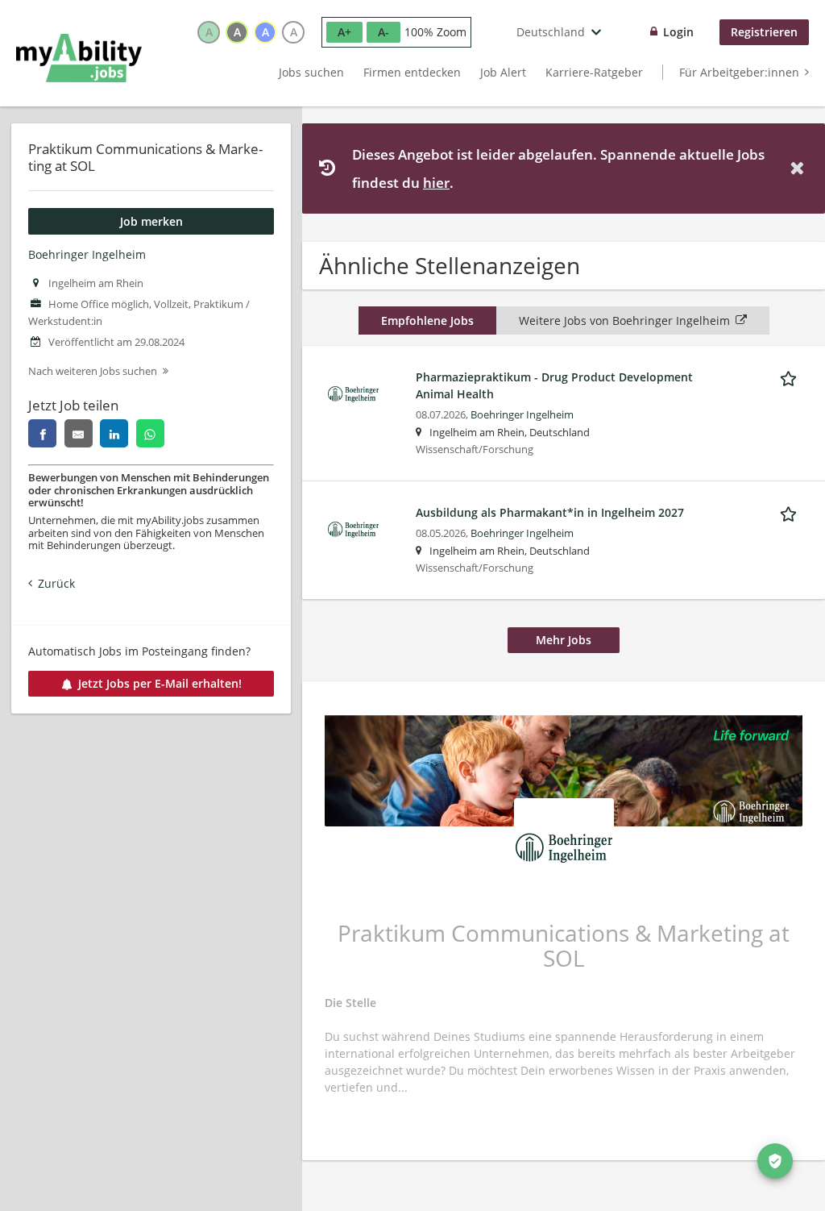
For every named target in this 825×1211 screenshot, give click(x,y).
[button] (800, 168)
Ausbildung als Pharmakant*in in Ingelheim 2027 (550, 512)
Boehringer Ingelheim (87, 254)
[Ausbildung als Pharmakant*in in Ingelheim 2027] (353, 528)
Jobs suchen (311, 72)
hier (436, 182)
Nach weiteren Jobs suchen (92, 371)
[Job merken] (791, 376)
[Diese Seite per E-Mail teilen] (78, 433)
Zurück (56, 583)
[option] (208, 32)
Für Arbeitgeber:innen (739, 72)
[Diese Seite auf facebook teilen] (42, 433)
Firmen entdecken (412, 72)
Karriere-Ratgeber (594, 72)
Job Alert (503, 72)
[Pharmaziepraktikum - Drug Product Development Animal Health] (353, 393)
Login (678, 32)
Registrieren (764, 32)
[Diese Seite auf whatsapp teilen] (150, 433)
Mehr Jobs (563, 639)
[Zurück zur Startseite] (79, 58)
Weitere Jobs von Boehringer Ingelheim (624, 320)
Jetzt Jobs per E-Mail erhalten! (160, 683)
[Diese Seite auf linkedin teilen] (114, 433)
